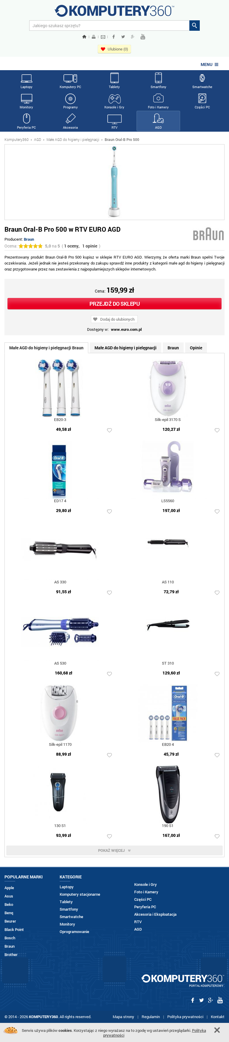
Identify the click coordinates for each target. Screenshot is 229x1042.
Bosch (9, 938)
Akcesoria (70, 127)
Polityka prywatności (185, 1016)
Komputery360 (16, 139)
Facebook (113, 37)
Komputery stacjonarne (80, 894)
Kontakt (218, 1016)
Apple (9, 888)
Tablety (114, 86)
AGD (158, 127)
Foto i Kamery (158, 107)
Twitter (123, 37)
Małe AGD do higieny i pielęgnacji (73, 139)
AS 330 (60, 582)
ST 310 (168, 663)
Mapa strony (123, 1016)
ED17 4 (60, 501)
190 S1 (168, 826)
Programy (70, 107)
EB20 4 (168, 745)
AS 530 (60, 663)
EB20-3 (60, 420)
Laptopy (27, 86)
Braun (29, 239)
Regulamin (151, 1016)
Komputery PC (70, 86)
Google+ (133, 37)
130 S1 (60, 826)
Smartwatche (202, 86)
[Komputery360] (114, 13)
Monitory (26, 107)
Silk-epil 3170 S (168, 420)
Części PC (202, 107)
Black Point (14, 930)
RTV (114, 127)
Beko (8, 904)
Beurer (10, 921)
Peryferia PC (26, 127)
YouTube (143, 37)
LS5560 (167, 501)
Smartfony (158, 86)
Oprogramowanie (74, 932)
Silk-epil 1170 (60, 745)
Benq (8, 913)
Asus (8, 896)
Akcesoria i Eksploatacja (155, 914)
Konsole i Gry (114, 107)
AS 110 (168, 582)
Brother (11, 955)
